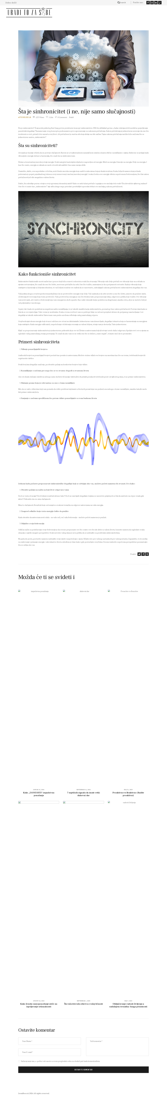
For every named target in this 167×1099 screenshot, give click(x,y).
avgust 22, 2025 (38, 1001)
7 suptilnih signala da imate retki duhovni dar (83, 794)
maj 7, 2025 (128, 1001)
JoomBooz (22, 1093)
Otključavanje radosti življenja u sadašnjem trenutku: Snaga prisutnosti (128, 1005)
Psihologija (25, 117)
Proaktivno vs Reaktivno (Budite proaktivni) (128, 794)
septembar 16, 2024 (83, 789)
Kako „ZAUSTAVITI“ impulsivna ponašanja (38, 794)
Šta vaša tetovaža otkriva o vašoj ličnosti (83, 1004)
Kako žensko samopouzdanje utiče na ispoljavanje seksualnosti (38, 1005)
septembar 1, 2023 (83, 1001)
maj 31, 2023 (128, 789)
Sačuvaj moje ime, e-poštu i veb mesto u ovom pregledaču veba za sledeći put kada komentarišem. (60, 1061)
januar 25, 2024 (38, 789)
